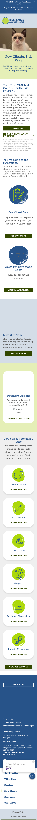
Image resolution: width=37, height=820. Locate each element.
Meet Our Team (19, 353)
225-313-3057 (9, 750)
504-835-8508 (9, 755)
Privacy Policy (18, 812)
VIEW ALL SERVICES (18, 667)
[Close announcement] (34, 2)
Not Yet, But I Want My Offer (15, 135)
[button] (32, 776)
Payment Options (18, 419)
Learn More (18, 4)
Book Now (18, 685)
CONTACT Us (17, 128)
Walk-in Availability (18, 290)
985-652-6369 (15, 722)
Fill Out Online (19, 236)
